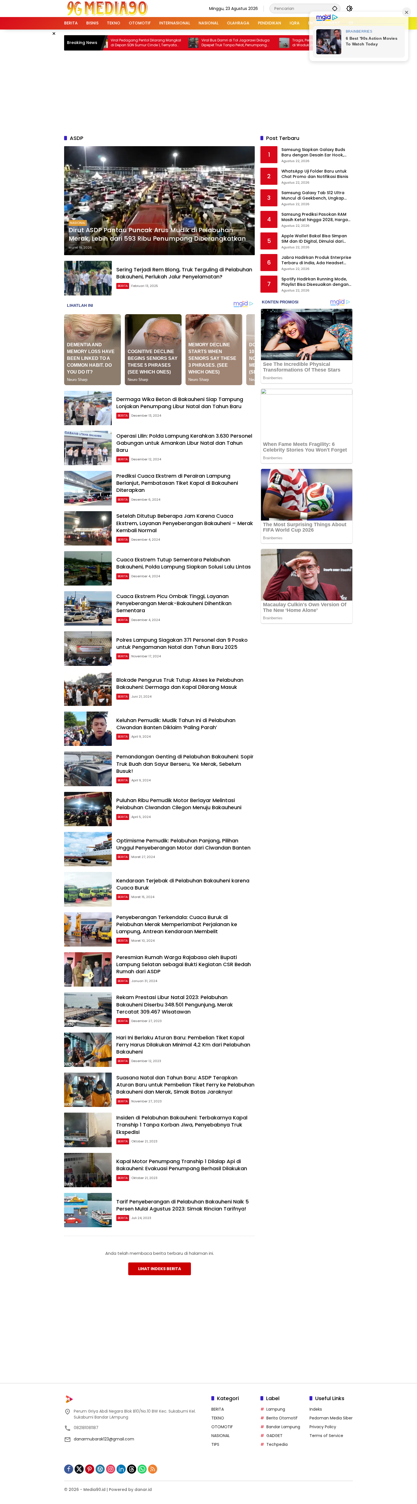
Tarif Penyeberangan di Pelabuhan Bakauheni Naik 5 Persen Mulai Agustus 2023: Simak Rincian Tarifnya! (182, 1205)
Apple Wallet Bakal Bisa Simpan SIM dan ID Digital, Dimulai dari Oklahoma (314, 238)
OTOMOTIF (222, 1427)
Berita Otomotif (282, 1418)
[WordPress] (100, 1469)
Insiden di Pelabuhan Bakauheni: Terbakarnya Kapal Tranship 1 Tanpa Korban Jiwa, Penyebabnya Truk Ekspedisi (181, 1124)
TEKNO (217, 1418)
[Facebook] (68, 1469)
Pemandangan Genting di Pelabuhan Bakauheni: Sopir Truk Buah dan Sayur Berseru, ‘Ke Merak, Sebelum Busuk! (185, 763)
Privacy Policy (322, 1427)
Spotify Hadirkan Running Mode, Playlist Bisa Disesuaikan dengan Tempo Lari (315, 282)
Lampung (275, 1409)
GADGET (274, 1435)
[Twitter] (79, 1469)
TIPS (215, 1444)
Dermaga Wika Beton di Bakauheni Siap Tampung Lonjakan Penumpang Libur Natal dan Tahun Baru (179, 403)
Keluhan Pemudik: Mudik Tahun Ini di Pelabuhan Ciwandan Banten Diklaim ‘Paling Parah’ (175, 724)
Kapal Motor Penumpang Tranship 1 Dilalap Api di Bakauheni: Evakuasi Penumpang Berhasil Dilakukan (181, 1165)
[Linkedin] (121, 1469)
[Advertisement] (208, 91)
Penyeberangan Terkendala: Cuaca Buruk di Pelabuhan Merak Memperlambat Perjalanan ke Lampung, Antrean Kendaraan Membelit (176, 924)
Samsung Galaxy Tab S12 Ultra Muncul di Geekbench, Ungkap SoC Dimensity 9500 (312, 195)
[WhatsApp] (142, 1469)
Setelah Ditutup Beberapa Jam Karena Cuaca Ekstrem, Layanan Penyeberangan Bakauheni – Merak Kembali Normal (184, 523)
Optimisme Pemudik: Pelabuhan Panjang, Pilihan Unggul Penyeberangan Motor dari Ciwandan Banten (183, 844)
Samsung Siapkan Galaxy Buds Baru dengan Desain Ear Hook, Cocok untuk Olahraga (313, 152)
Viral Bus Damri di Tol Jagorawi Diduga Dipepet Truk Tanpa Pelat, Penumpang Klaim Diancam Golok (188, 43)
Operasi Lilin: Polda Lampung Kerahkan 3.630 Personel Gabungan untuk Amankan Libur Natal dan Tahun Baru (184, 443)
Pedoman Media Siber (331, 1418)
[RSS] (152, 1469)
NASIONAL (77, 223)
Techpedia (277, 1444)
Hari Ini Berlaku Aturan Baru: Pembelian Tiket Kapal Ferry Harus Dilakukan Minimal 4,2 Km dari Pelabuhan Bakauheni (183, 1044)
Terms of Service (326, 1435)
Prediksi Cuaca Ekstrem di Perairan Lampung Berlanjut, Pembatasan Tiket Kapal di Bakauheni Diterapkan (177, 483)
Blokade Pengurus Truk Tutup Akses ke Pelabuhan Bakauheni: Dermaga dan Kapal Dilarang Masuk (179, 683)
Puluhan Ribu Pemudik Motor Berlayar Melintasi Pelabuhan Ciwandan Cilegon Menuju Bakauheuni (178, 804)
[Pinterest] (89, 1469)
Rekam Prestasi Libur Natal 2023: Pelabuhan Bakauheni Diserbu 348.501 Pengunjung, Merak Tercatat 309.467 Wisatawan (174, 1004)
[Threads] (131, 1469)
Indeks (315, 1409)
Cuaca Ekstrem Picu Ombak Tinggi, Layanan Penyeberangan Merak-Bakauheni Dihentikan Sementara (173, 603)
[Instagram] (110, 1469)
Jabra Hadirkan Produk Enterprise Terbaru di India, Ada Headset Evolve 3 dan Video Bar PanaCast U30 (316, 260)
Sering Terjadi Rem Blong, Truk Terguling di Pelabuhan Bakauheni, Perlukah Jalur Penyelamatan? (184, 273)
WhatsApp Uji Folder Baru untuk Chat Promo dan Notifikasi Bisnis (314, 174)
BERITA (123, 286)
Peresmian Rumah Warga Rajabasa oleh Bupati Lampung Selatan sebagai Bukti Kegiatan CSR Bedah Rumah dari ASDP (183, 964)
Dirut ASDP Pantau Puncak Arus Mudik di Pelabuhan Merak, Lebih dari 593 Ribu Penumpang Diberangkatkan (157, 234)
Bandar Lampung (283, 1427)
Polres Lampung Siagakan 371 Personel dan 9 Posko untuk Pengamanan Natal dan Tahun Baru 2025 (182, 643)
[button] (334, 8)
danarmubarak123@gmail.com (104, 1439)
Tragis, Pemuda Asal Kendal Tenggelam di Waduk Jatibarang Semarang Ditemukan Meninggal (280, 43)
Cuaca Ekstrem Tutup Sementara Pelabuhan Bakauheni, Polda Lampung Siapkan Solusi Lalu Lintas (183, 563)
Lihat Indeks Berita (159, 1269)
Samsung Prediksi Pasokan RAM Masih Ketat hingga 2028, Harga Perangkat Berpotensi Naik (314, 217)
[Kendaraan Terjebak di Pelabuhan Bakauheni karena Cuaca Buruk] (88, 889)
